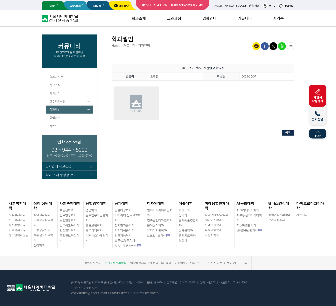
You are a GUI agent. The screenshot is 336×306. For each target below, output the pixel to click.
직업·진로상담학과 (216, 214)
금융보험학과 (94, 225)
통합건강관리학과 (279, 214)
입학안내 (75, 6)
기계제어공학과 (124, 230)
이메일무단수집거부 (187, 262)
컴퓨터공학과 (123, 210)
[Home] (60, 21)
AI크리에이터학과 (247, 210)
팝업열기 (289, 6)
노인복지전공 (17, 219)
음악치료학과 (187, 235)
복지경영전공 (17, 225)
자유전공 (302, 214)
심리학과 (39, 245)
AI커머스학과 (213, 219)
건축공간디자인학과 (159, 220)
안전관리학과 (68, 230)
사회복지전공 (17, 214)
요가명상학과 (276, 219)
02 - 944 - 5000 (70, 149)
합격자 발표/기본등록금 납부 (187, 5)
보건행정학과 (68, 220)
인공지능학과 (123, 235)
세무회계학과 (94, 230)
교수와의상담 (57, 101)
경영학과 (91, 210)
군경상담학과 (41, 230)
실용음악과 (186, 230)
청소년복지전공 (18, 235)
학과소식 (54, 93)
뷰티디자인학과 (157, 230)
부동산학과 (67, 210)
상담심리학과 (41, 214)
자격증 (278, 18)
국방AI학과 (212, 235)
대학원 (97, 6)
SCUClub (241, 5)
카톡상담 (124, 6)
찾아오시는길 (92, 262)
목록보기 (288, 133)
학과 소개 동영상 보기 (61, 174)
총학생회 (254, 5)
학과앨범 (54, 109)
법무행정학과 (68, 215)
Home (116, 45)
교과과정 (174, 18)
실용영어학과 (213, 230)
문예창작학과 (155, 225)
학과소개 (139, 18)
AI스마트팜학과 (246, 225)
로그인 (272, 6)
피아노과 (184, 210)
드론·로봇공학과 (125, 240)
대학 (52, 6)
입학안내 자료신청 (58, 166)
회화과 (183, 240)
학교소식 (54, 85)
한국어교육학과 (69, 225)
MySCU (229, 5)
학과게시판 (56, 76)
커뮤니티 (245, 18)
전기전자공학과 (124, 225)
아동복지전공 (17, 230)
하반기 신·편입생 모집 (154, 5)
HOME (218, 5)
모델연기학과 (213, 225)
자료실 (53, 125)
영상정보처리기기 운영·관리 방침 (150, 262)
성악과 (183, 215)
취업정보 (54, 117)
